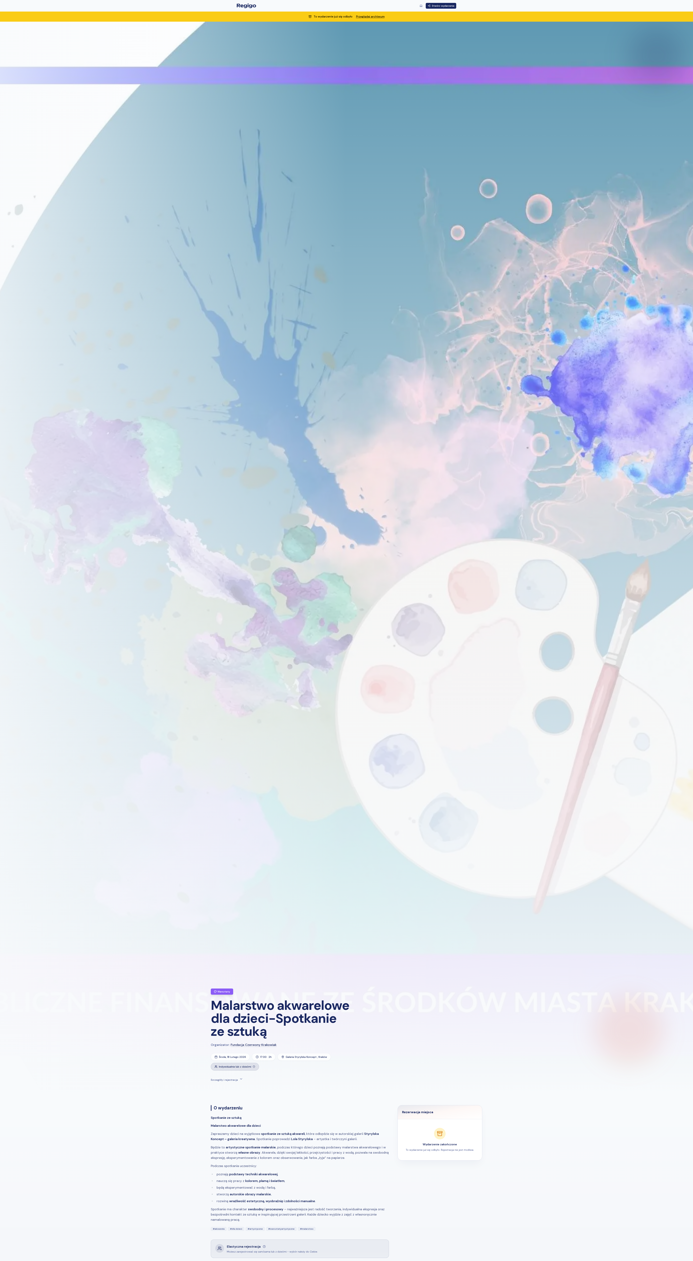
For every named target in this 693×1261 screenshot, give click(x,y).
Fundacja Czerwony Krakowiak (253, 1045)
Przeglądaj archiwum (370, 16)
